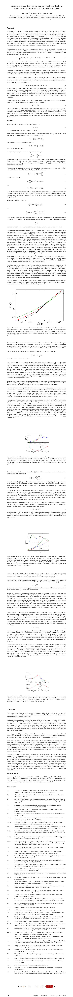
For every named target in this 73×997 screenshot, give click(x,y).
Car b (33, 648)
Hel (51, 235)
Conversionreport (36, 986)
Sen (65, 111)
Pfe (56, 494)
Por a (17, 88)
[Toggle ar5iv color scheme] (8, 995)
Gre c (24, 344)
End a (31, 88)
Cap (12, 110)
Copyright (36, 995)
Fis (38, 52)
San (33, 110)
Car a (29, 648)
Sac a (41, 163)
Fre (49, 110)
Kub (53, 51)
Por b (20, 88)
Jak (40, 52)
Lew (48, 51)
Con (13, 625)
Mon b (30, 110)
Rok (41, 111)
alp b (51, 388)
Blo (15, 409)
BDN (55, 351)
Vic (49, 235)
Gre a (28, 88)
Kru (49, 52)
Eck (62, 111)
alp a (48, 388)
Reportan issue (42, 986)
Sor (59, 108)
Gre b (59, 260)
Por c (24, 88)
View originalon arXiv (49, 986)
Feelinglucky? (29, 986)
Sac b (49, 163)
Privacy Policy (44, 995)
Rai (39, 95)
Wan (64, 110)
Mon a (22, 110)
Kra (48, 108)
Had (42, 95)
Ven (23, 372)
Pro (63, 260)
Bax (15, 237)
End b (35, 88)
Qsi (51, 51)
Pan (56, 746)
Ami (26, 110)
